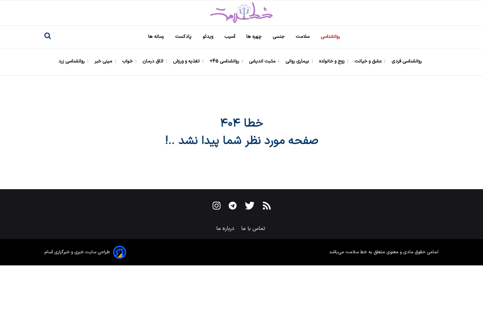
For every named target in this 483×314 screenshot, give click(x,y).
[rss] (267, 207)
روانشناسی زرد (72, 61)
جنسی (279, 36)
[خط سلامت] (241, 13)
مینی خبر (104, 61)
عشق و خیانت (369, 61)
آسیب (230, 36)
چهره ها (254, 36)
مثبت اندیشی (263, 61)
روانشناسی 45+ (225, 61)
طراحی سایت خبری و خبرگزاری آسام (77, 252)
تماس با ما (254, 229)
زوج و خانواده (332, 61)
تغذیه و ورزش (187, 61)
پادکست (184, 36)
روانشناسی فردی (407, 61)
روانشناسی (331, 36)
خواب (128, 61)
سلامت (303, 36)
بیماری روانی (298, 61)
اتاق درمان (154, 61)
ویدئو (209, 36)
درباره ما (226, 229)
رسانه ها (156, 36)
